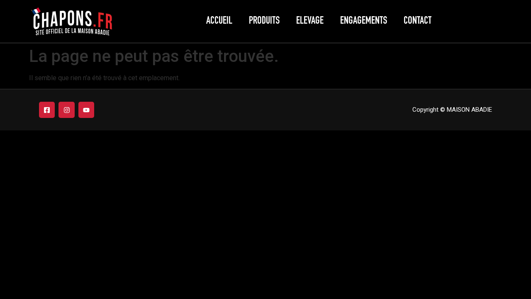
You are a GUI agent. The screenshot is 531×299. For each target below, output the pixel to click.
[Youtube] (86, 110)
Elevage (310, 21)
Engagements (363, 21)
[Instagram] (66, 110)
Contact (417, 21)
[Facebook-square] (47, 110)
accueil (219, 21)
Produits (264, 21)
